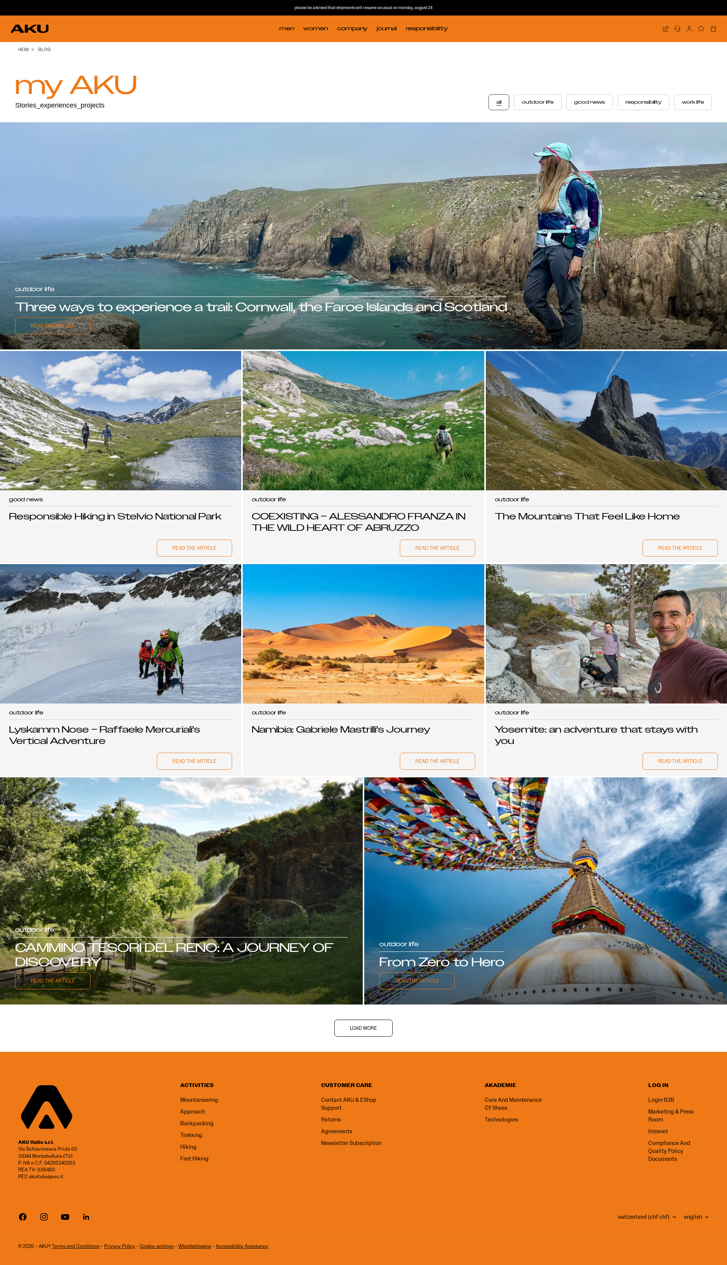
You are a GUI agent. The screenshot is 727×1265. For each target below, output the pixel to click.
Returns (331, 1119)
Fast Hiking (194, 1158)
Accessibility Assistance (242, 1246)
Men (286, 28)
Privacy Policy (119, 1246)
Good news (589, 102)
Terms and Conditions (76, 1246)
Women (315, 28)
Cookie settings (157, 1246)
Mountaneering (199, 1100)
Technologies (501, 1119)
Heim (23, 49)
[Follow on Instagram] (43, 1216)
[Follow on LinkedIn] (86, 1216)
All (498, 102)
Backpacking (197, 1123)
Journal (387, 28)
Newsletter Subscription (351, 1143)
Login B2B (661, 1100)
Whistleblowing (194, 1246)
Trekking (191, 1135)
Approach (192, 1111)
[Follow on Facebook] (22, 1216)
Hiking (188, 1146)
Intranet (658, 1131)
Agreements (336, 1131)
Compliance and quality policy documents (669, 1151)
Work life (693, 102)
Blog (44, 49)
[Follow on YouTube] (65, 1216)
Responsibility (427, 28)
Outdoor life (538, 102)
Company (352, 28)
